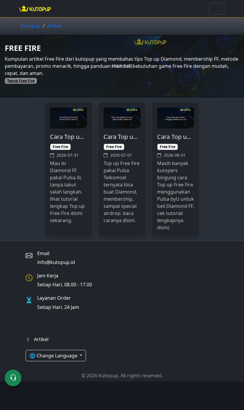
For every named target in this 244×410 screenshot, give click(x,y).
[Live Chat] (13, 378)
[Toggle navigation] (217, 9)
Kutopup (30, 26)
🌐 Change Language (54, 355)
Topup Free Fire (21, 80)
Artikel (54, 26)
